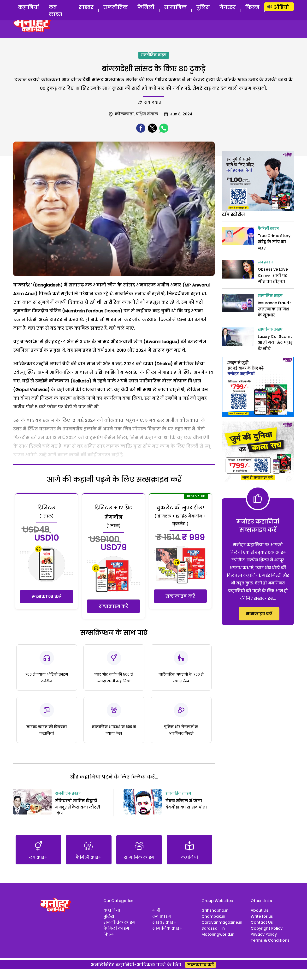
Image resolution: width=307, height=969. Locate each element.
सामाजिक (175, 7)
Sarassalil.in (213, 928)
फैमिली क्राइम (268, 229)
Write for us (262, 916)
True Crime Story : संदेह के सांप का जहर (275, 242)
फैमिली (145, 7)
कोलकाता (124, 114)
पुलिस (203, 7)
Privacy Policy (264, 934)
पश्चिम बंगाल (147, 114)
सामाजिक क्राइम (270, 296)
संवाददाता (153, 102)
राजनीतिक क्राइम (153, 55)
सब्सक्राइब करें (46, 597)
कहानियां (28, 7)
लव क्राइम (55, 11)
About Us (259, 910)
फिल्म (252, 7)
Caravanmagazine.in (221, 922)
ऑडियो (281, 7)
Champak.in (213, 916)
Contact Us (262, 922)
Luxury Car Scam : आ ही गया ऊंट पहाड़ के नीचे (275, 342)
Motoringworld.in (217, 934)
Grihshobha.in (215, 910)
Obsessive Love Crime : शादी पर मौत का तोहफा (273, 275)
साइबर (86, 7)
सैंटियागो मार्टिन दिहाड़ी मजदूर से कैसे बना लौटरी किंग (77, 807)
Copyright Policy (267, 928)
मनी (156, 910)
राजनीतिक (115, 7)
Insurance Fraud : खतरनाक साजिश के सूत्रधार (274, 309)
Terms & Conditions (270, 940)
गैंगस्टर (227, 7)
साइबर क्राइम (164, 922)
